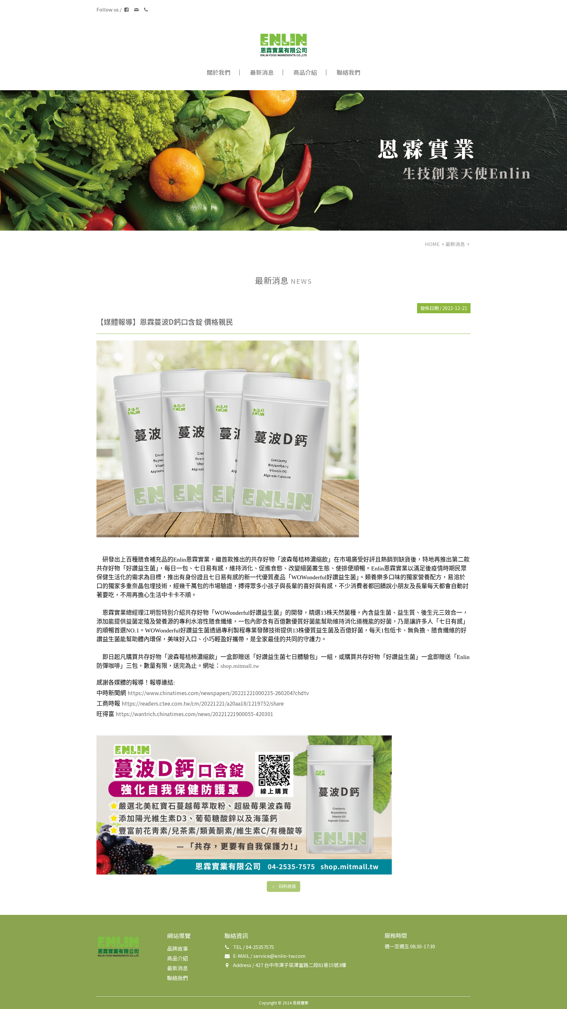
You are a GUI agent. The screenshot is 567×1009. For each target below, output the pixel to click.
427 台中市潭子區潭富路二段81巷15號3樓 (300, 964)
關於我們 (218, 72)
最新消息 (262, 72)
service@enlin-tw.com (279, 955)
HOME (432, 243)
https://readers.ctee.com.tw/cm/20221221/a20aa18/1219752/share (203, 703)
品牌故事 (177, 948)
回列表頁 (287, 886)
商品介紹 (305, 72)
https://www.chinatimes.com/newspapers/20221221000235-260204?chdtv (218, 693)
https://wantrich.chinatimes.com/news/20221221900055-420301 (194, 714)
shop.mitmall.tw (239, 666)
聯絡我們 (348, 72)
